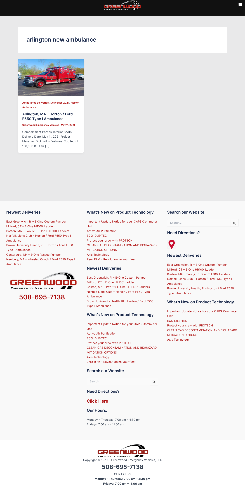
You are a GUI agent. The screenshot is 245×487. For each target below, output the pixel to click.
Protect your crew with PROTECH (110, 240)
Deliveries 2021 (59, 102)
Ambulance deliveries (35, 102)
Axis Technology (98, 254)
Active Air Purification (101, 231)
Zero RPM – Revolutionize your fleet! (111, 259)
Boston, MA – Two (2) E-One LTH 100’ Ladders (37, 231)
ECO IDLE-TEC (97, 235)
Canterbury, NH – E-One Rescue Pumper (33, 254)
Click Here (97, 401)
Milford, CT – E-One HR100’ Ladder (30, 226)
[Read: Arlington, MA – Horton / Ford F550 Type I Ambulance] (51, 77)
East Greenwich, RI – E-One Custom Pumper (36, 221)
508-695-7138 (42, 297)
